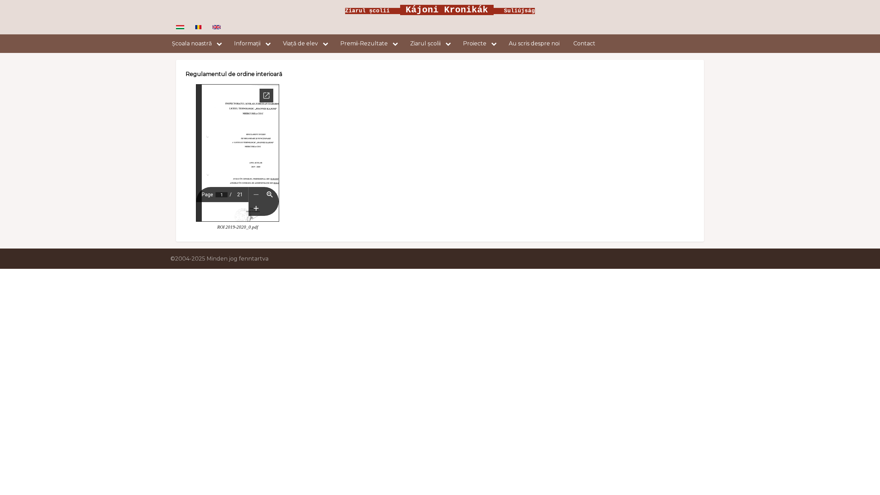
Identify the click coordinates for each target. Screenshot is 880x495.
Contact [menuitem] (584, 43)
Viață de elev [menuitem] (300, 43)
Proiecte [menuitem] (474, 43)
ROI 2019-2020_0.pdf (237, 227)
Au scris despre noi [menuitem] (534, 43)
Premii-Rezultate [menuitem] (364, 43)
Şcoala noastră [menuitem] (192, 43)
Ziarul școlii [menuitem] (425, 43)
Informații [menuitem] (247, 43)
